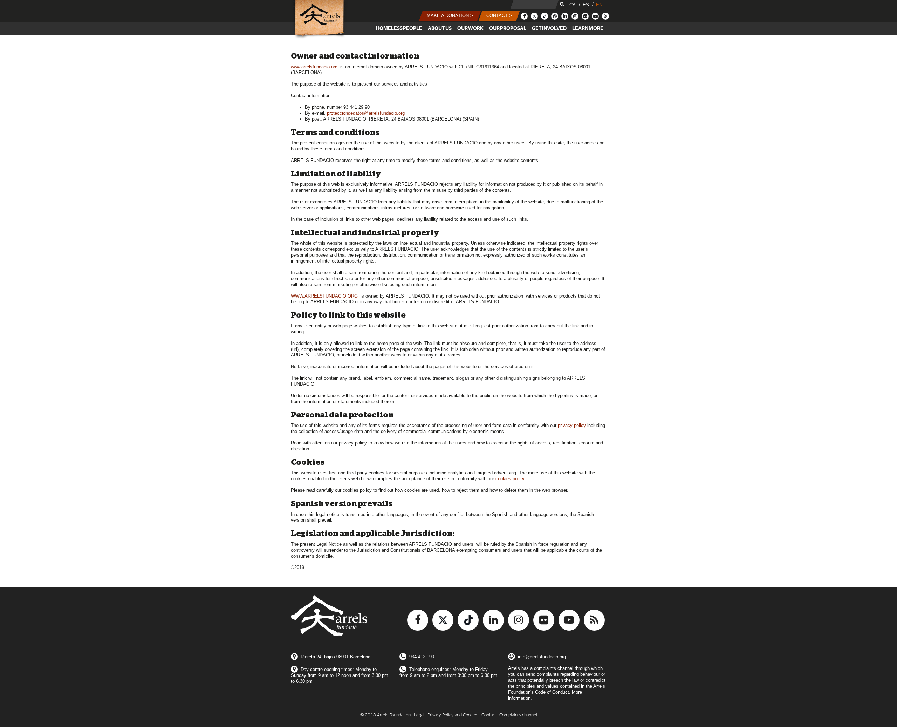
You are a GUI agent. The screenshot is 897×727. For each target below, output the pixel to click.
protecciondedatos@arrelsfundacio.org (366, 113)
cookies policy (509, 478)
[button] (450, 16)
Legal (419, 715)
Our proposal (507, 28)
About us (440, 28)
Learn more (587, 28)
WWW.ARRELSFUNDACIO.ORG (324, 296)
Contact (488, 715)
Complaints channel (518, 715)
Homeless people (399, 28)
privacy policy (572, 425)
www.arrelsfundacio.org (314, 66)
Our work (470, 28)
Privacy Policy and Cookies (452, 715)
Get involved (549, 28)
